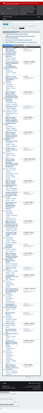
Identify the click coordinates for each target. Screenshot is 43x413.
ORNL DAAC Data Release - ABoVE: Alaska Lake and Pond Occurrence (11, 367)
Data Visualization (9, 298)
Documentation (9, 271)
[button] (33, 45)
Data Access (8, 82)
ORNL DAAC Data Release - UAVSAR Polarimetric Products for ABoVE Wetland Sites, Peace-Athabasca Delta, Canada (11, 258)
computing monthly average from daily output (11, 234)
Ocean (16, 113)
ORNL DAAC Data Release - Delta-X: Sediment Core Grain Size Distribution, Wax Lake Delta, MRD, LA (11, 224)
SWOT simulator (10, 323)
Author (9, 28)
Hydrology (8, 59)
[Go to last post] (27, 48)
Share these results (18, 45)
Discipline (12, 26)
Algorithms (8, 151)
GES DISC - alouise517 (30, 61)
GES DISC (8, 72)
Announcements (9, 102)
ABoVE (7, 188)
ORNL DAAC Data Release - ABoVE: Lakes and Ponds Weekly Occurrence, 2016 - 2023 (11, 183)
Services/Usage (31, 26)
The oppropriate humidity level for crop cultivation (11, 276)
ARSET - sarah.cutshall (30, 158)
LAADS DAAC (14, 110)
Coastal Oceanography (11, 108)
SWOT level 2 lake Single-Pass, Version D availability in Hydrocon (11, 79)
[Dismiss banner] (39, 3)
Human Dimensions (10, 175)
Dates (4, 28)
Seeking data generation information (9, 246)
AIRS (7, 279)
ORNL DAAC (14, 104)
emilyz (26, 244)
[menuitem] (38, 17)
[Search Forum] (39, 21)
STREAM (8, 115)
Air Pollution (8, 346)
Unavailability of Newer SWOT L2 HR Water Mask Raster (11, 305)
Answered (5, 26)
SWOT (7, 89)
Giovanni (16, 173)
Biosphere (13, 128)
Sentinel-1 (8, 178)
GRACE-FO (13, 58)
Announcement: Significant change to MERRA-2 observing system (11, 343)
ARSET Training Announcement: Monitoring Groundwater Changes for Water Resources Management (12, 162)
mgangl (26, 76)
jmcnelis (26, 304)
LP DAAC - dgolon (29, 202)
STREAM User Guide (11, 106)
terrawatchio (27, 106)
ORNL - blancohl (28, 91)
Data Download (9, 71)
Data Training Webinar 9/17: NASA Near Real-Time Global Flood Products (11, 291)
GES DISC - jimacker (29, 274)
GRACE (7, 58)
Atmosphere (12, 279)
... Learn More (21, 4)
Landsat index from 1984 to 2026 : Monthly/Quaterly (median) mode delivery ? (11, 205)
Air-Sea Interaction (10, 348)
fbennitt (26, 329)
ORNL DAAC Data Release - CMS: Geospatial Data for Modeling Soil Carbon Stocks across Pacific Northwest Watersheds (11, 96)
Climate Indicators (9, 355)
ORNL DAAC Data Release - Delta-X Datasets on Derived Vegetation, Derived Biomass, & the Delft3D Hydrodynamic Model (11, 137)
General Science (9, 173)
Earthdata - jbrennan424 (30, 288)
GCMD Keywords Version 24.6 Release (16, 34)
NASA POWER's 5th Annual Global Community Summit (21, 42)
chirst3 (26, 148)
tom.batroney (28, 267)
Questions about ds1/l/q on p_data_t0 (11, 149)
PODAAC (13, 59)
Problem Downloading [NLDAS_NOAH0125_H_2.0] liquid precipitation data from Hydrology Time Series (12, 65)
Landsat (14, 111)
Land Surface (9, 111)
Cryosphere (8, 357)
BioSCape (8, 128)
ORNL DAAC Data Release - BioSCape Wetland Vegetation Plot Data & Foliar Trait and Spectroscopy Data (11, 121)
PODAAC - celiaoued (29, 323)
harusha (26, 192)
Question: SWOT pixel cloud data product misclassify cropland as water (11, 195)
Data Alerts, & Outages (14, 31)
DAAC (18, 26)
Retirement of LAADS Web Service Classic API (18, 40)
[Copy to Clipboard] (0, 408)
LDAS (7, 74)
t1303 (26, 48)
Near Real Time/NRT (10, 302)
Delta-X (13, 144)
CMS (15, 102)
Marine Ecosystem (10, 113)
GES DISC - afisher (29, 232)
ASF (7, 168)
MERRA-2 (12, 251)
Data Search (8, 296)
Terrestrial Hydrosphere (11, 218)
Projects (23, 26)
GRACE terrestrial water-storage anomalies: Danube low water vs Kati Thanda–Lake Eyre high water (11, 52)
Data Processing (9, 86)
